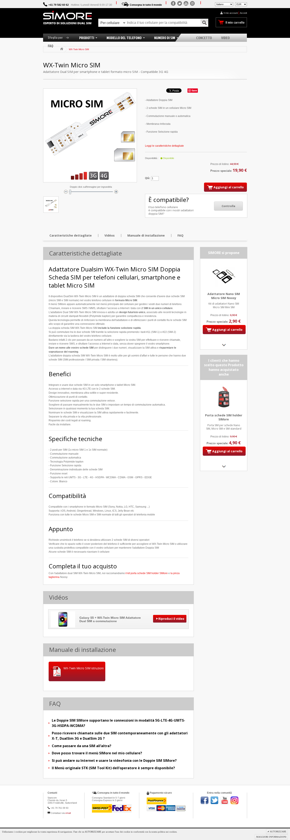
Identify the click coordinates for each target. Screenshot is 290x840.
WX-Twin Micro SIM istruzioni (83, 668)
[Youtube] (186, 3)
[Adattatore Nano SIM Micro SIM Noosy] (223, 264)
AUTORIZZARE (277, 831)
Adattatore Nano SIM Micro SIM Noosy (223, 296)
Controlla (228, 206)
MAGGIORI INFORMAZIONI (271, 837)
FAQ (180, 235)
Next (223, 345)
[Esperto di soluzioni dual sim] (67, 17)
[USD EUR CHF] (241, 4)
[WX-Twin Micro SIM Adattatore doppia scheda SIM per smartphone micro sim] (51, 204)
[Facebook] (173, 3)
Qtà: (147, 178)
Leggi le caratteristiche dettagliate (164, 145)
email (68, 813)
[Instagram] (192, 3)
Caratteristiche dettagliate (70, 235)
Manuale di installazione (146, 235)
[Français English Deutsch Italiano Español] (224, 4)
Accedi (243, 13)
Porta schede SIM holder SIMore (223, 417)
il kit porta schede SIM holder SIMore (146, 573)
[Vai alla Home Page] (61, 48)
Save (194, 90)
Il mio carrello (235, 22)
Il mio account (231, 13)
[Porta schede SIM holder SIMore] (223, 385)
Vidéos (109, 235)
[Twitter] (179, 3)
